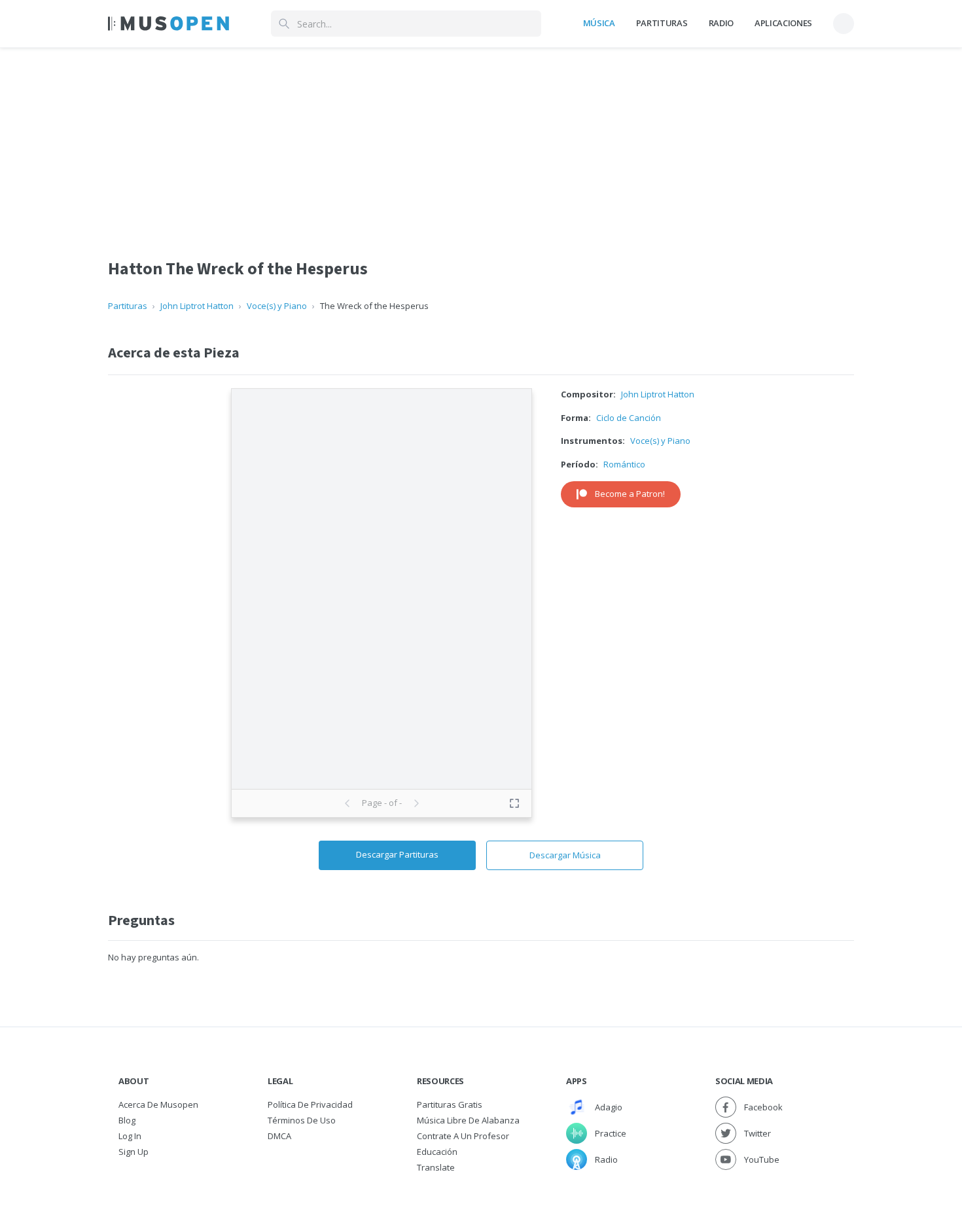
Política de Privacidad (310, 1104)
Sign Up (133, 1151)
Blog (126, 1120)
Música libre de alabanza (468, 1120)
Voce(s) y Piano (277, 306)
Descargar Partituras (397, 854)
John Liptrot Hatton (197, 306)
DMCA (279, 1136)
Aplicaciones (783, 23)
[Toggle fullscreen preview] (514, 803)
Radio (721, 23)
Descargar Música (565, 855)
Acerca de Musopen (158, 1104)
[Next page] (416, 803)
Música (599, 23)
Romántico (624, 464)
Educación (437, 1151)
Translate (436, 1167)
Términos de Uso (302, 1120)
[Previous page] (347, 803)
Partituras (662, 23)
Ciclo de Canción (628, 418)
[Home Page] (168, 23)
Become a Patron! (630, 494)
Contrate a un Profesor (463, 1136)
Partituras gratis (449, 1104)
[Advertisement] (481, 139)
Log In (129, 1136)
